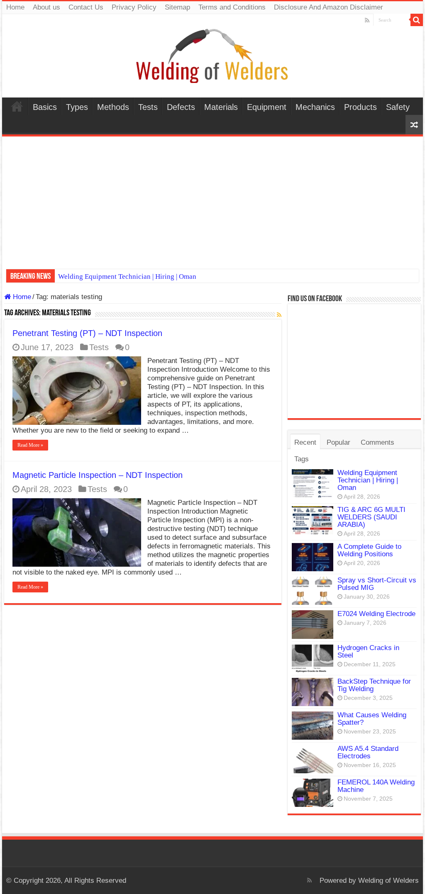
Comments (377, 442)
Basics (45, 107)
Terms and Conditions (232, 7)
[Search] (416, 20)
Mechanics (315, 107)
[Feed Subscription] (279, 315)
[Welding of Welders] (212, 55)
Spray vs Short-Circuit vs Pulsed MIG (376, 584)
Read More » (30, 445)
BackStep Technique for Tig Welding (374, 685)
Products (360, 107)
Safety (398, 107)
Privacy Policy (134, 7)
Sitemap (177, 7)
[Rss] (367, 20)
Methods (113, 107)
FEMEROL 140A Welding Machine (376, 786)
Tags (301, 459)
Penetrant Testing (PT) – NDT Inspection (87, 333)
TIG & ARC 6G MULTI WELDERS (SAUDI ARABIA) (371, 517)
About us (46, 7)
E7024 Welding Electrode (376, 614)
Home (15, 7)
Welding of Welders (388, 880)
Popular (338, 442)
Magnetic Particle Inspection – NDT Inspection (97, 475)
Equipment (266, 107)
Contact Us (85, 7)
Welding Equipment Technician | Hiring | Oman (127, 276)
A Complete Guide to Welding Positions (369, 550)
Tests (148, 107)
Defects (181, 107)
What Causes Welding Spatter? (371, 718)
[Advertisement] (212, 199)
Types (77, 107)
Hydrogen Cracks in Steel (368, 651)
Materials (221, 107)
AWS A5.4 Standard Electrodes (367, 752)
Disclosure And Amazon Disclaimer (328, 7)
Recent (305, 442)
